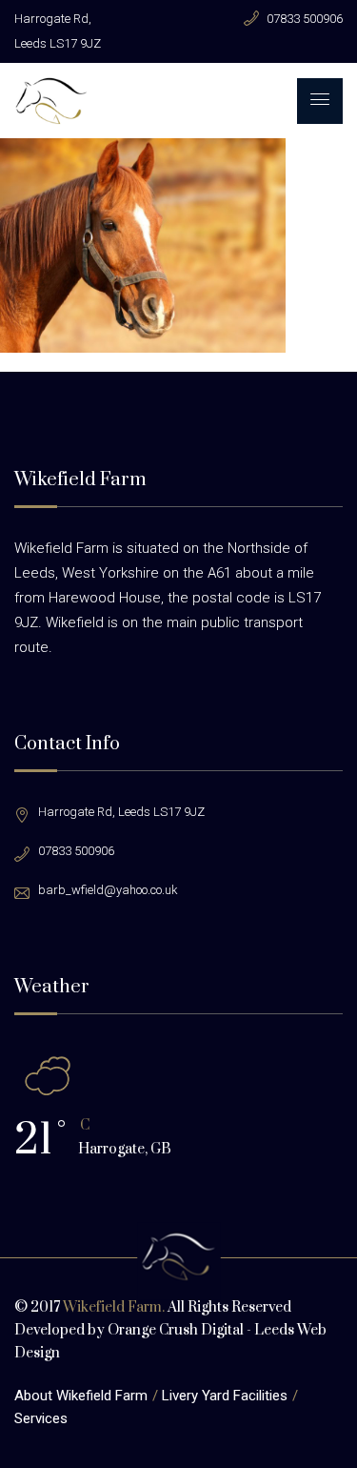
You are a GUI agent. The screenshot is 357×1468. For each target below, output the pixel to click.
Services (41, 1418)
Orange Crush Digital (176, 1330)
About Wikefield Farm (81, 1395)
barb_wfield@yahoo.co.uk (108, 890)
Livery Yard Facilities (225, 1395)
